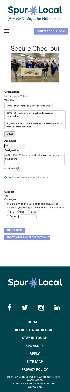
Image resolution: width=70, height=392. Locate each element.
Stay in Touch (34, 338)
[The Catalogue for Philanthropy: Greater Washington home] (35, 283)
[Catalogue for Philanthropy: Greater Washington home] (35, 13)
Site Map (35, 362)
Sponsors (35, 346)
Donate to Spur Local (50, 31)
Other (10, 134)
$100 (33, 212)
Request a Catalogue (34, 330)
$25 (22, 212)
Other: (13, 216)
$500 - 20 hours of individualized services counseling (30, 115)
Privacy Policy (34, 370)
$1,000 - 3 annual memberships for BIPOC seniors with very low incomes (34, 125)
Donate (35, 322)
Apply (35, 354)
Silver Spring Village (16, 96)
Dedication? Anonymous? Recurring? (29, 177)
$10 (11, 212)
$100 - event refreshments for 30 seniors (30, 106)
